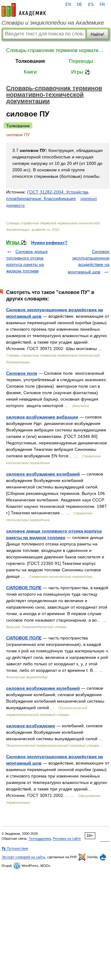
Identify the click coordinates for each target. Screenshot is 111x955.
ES (91, 4)
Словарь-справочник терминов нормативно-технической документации (55, 50)
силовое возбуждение (30, 725)
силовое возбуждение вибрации (42, 416)
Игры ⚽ (81, 72)
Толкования (30, 61)
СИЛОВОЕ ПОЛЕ (24, 587)
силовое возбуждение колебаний (43, 473)
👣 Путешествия (15, 848)
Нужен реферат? (49, 242)
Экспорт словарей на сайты (23, 857)
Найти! (97, 34)
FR (102, 4)
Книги (30, 72)
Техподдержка (40, 838)
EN (68, 4)
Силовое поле (21, 373)
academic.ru (24, 10)
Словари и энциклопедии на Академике (53, 23)
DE (79, 4)
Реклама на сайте (67, 838)
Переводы (81, 61)
